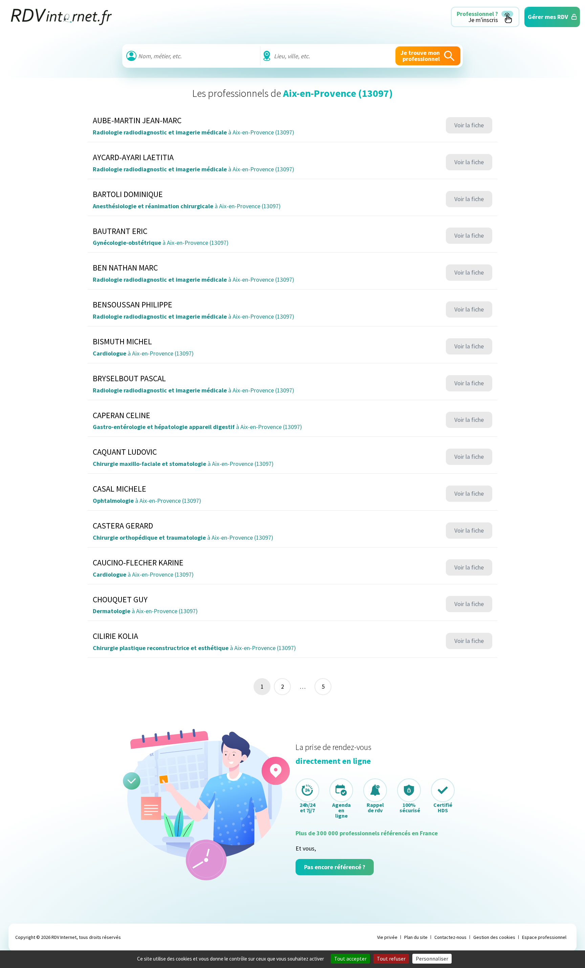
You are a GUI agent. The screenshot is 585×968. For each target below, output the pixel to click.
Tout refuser (391, 958)
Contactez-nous (450, 937)
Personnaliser (432, 958)
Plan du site (416, 937)
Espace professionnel (544, 937)
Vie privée (387, 937)
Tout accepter (350, 958)
